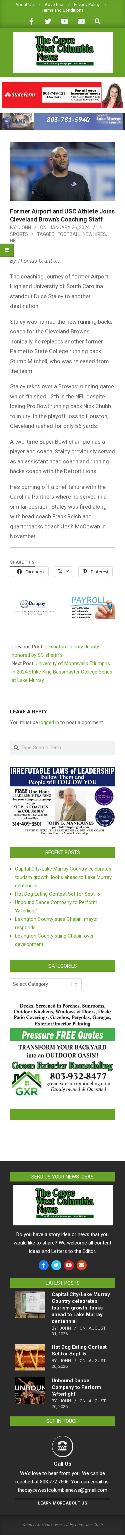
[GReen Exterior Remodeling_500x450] (62, 1006)
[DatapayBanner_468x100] (62, 601)
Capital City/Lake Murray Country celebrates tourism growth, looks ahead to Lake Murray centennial (63, 877)
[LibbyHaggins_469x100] (62, 84)
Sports (19, 234)
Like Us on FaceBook (62, 1114)
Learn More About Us (62, 1503)
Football (69, 234)
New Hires (94, 234)
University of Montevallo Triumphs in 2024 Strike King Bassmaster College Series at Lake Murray (62, 671)
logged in (49, 722)
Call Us (62, 1463)
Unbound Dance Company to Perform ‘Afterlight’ (76, 1387)
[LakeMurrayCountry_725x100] (62, 116)
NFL (14, 240)
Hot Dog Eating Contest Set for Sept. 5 (57, 894)
